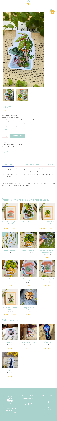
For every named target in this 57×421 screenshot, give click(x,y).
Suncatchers (47, 254)
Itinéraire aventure (28, 342)
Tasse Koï (10, 342)
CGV (15, 413)
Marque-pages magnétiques (16, 144)
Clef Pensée (47, 342)
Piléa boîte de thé (28, 250)
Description (8, 164)
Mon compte (47, 409)
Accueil (47, 399)
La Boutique (47, 405)
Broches (28, 311)
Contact (47, 407)
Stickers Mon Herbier (10, 250)
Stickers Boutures (28, 222)
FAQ (47, 411)
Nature (10, 147)
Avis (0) (50, 164)
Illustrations (10, 226)
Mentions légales (8, 413)
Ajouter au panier (17, 135)
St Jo (10, 370)
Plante (14, 147)
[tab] (8, 165)
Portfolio (47, 403)
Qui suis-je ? (47, 401)
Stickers (28, 224)
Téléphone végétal (47, 279)
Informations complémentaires (30, 164)
